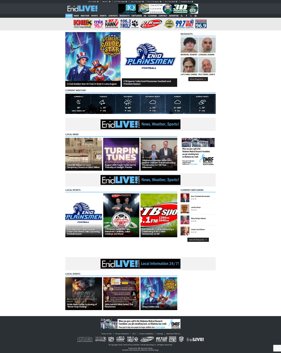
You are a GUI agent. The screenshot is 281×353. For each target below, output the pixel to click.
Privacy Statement (122, 334)
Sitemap (160, 334)
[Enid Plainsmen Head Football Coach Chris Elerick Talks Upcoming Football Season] (83, 215)
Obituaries (136, 15)
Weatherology (153, 350)
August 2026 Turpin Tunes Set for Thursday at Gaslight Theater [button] (120, 166)
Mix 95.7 (105, 2)
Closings (152, 15)
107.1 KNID (92, 2)
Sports (94, 15)
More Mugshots (197, 79)
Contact (163, 15)
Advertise (173, 15)
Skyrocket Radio (146, 348)
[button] (181, 15)
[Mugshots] (189, 45)
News (76, 15)
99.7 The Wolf (170, 2)
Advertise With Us (173, 334)
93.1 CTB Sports (153, 2)
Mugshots (124, 15)
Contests (113, 15)
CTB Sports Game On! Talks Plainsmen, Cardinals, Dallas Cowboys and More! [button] (117, 231)
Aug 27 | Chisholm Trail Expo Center (156, 304)
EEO (134, 334)
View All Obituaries (197, 240)
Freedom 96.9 (186, 2)
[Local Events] (83, 293)
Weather (85, 15)
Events (103, 15)
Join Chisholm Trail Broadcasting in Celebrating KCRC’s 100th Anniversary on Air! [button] (158, 231)
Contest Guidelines (146, 334)
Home (69, 15)
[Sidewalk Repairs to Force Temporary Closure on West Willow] (83, 154)
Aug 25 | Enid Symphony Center (118, 301)
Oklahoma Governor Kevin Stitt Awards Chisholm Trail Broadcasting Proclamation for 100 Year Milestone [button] (158, 163)
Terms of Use (106, 334)
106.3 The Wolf (136, 2)
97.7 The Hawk (119, 2)
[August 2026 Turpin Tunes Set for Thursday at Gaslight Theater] (121, 154)
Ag (145, 15)
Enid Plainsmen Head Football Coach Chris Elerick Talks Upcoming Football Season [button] (83, 231)
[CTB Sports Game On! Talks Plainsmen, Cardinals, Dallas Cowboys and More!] (121, 215)
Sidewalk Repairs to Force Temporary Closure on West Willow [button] (83, 166)
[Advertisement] (158, 9)
